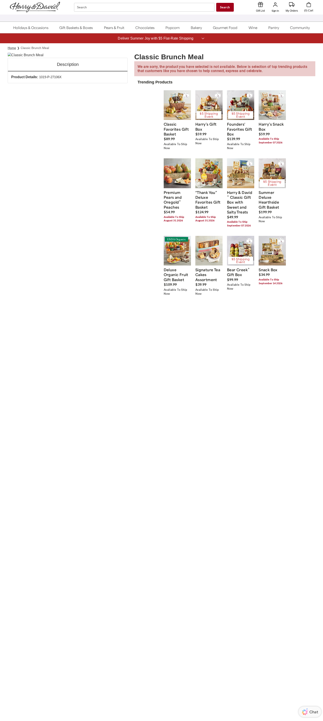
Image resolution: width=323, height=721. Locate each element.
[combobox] (145, 7)
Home (12, 48)
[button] (31, 27)
